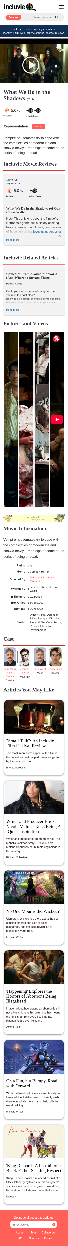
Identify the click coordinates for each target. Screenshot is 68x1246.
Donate (48, 1238)
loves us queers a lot (47, 231)
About (19, 1232)
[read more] (13, 239)
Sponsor (34, 1238)
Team (34, 1232)
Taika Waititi (37, 577)
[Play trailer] (30, 65)
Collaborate (49, 1232)
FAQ (19, 1238)
